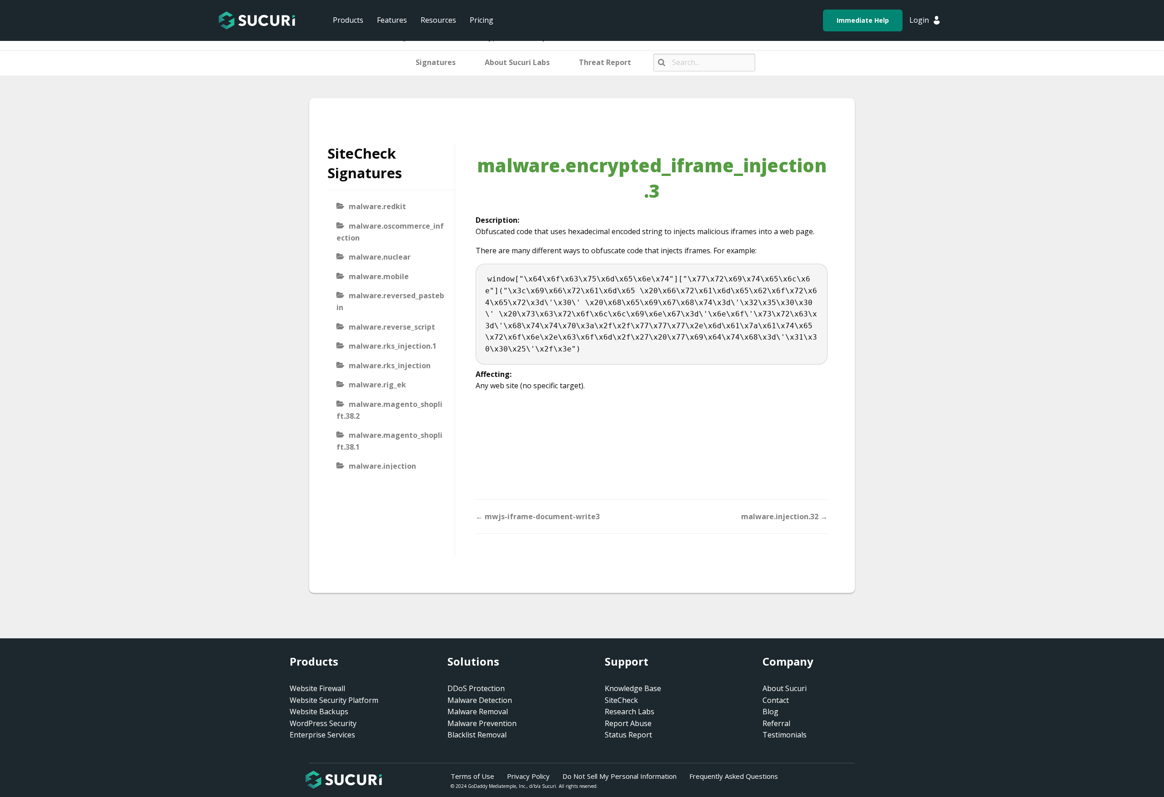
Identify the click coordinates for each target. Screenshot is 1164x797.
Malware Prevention (482, 723)
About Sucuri (785, 688)
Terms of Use (472, 776)
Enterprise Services (322, 735)
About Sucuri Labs (517, 62)
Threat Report (605, 62)
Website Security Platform (334, 700)
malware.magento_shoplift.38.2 (389, 410)
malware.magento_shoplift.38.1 (389, 441)
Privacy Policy (528, 776)
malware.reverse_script (392, 327)
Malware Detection (479, 700)
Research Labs (629, 712)
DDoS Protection (476, 688)
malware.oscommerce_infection (390, 232)
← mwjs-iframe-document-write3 (538, 516)
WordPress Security (323, 723)
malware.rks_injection (390, 366)
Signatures (436, 62)
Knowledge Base (633, 688)
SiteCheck (621, 700)
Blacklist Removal (477, 735)
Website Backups (319, 712)
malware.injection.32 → (784, 516)
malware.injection (382, 466)
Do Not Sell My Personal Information (619, 776)
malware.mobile (379, 276)
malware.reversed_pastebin (390, 301)
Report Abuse (628, 723)
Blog (770, 712)
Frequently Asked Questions (733, 776)
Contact (776, 700)
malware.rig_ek (377, 385)
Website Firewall (317, 688)
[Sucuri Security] (257, 20)
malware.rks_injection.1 (392, 346)
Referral (776, 723)
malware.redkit (377, 206)
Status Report (628, 735)
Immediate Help (863, 20)
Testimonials (785, 735)
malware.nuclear (380, 257)
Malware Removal (477, 712)
